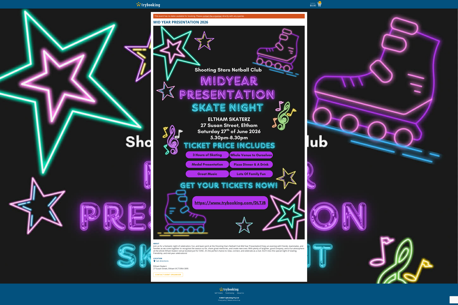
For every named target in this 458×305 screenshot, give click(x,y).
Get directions (162, 261)
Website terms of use (234, 300)
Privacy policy (222, 300)
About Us (240, 293)
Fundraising (230, 293)
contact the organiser (212, 16)
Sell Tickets (219, 293)
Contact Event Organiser (168, 275)
